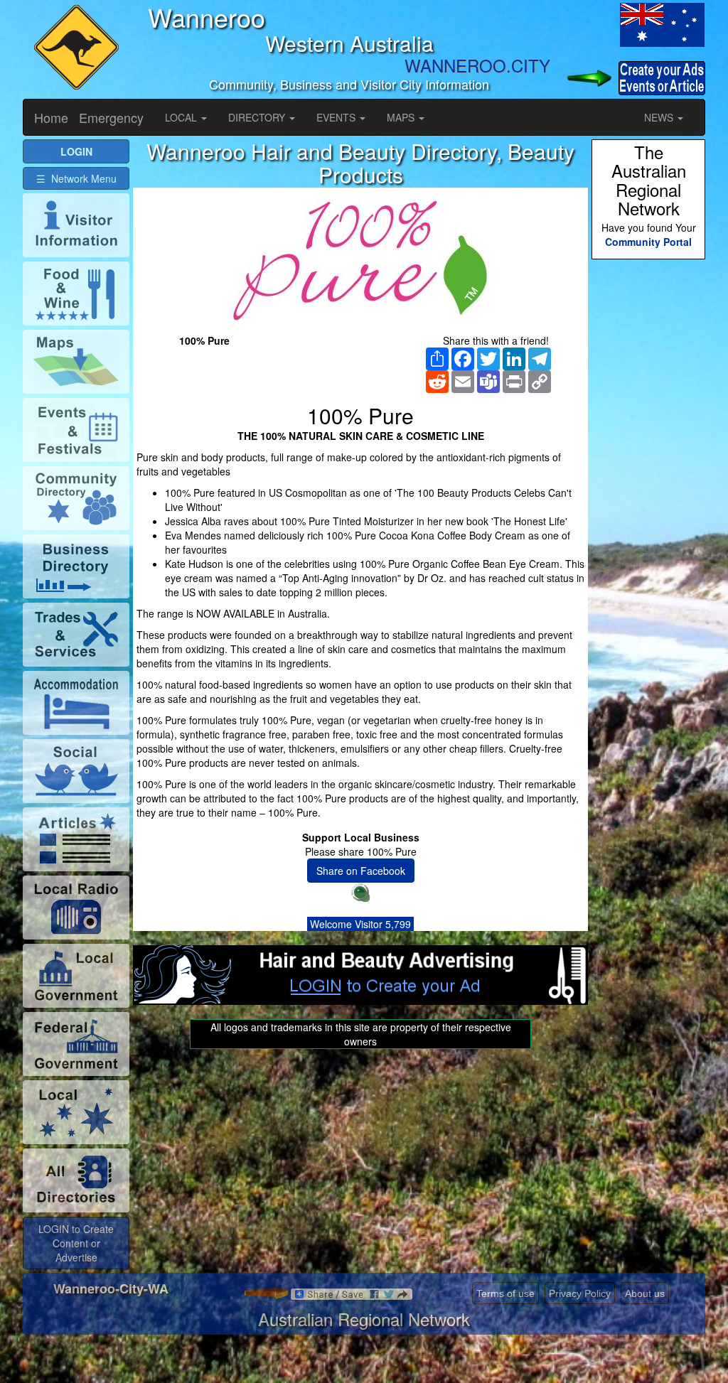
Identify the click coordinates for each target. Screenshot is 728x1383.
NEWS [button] (660, 117)
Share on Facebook (360, 870)
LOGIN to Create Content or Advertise (76, 1243)
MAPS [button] (402, 117)
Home (51, 117)
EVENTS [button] (337, 117)
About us (645, 1293)
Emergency (111, 117)
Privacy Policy (580, 1293)
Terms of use (505, 1293)
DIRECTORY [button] (258, 117)
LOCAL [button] (182, 117)
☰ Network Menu (76, 178)
